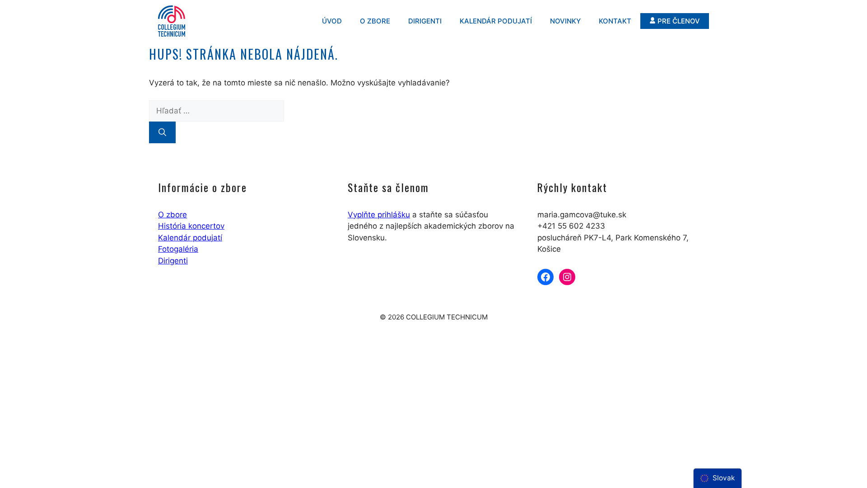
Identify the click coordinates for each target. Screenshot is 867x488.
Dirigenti (425, 21)
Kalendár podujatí (496, 21)
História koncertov (191, 225)
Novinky (565, 21)
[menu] (717, 478)
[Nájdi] (162, 132)
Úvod (332, 21)
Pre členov (678, 21)
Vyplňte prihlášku (379, 214)
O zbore (375, 21)
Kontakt (615, 21)
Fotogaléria (178, 248)
